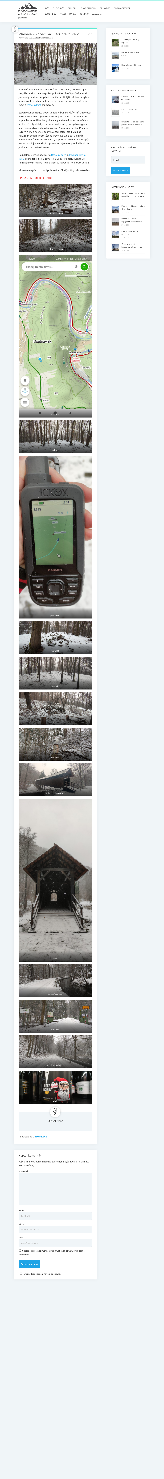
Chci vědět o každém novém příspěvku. (42, 1273)
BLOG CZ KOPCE (122, 8)
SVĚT (47, 8)
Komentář (23, 1171)
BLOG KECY (50, 14)
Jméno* (22, 1210)
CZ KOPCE (105, 8)
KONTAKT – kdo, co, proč (90, 14)
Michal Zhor (55, 1121)
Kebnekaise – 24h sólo (131, 65)
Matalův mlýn (58, 154)
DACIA (72, 14)
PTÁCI (63, 14)
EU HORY (72, 8)
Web (21, 1237)
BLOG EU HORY (88, 8)
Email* (22, 1223)
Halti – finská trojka (130, 52)
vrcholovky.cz (34, 104)
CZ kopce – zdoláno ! (130, 109)
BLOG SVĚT (58, 8)
